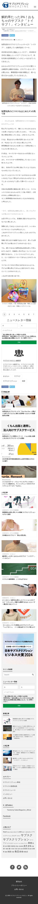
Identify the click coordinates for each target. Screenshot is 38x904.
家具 (25, 846)
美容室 (25, 848)
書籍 (7, 848)
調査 (33, 848)
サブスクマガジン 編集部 (12, 360)
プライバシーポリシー (19, 885)
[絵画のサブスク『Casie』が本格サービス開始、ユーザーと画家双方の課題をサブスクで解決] (8, 768)
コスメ (18, 835)
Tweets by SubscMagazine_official (19, 810)
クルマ (14, 835)
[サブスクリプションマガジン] (15, 4)
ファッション (8, 843)
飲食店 (26, 852)
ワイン (26, 843)
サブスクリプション (10, 381)
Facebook (5, 35)
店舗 (32, 846)
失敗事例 (21, 846)
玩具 (16, 848)
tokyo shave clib (11, 832)
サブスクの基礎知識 (10, 786)
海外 (13, 848)
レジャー (16, 843)
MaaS (5, 832)
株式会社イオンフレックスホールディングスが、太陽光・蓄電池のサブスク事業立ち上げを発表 (24, 752)
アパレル (9, 835)
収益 (17, 846)
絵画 (21, 848)
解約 (31, 848)
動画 (9, 846)
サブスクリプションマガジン (19, 895)
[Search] (33, 675)
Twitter (12, 35)
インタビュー (19, 40)
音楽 (12, 852)
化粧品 (13, 846)
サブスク (17, 376)
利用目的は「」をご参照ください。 (19, 699)
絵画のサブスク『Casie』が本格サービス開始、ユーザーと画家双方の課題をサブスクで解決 (24, 767)
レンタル (21, 843)
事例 (30, 843)
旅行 (4, 848)
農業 (6, 852)
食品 (17, 851)
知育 (19, 848)
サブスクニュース (9, 790)
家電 (29, 846)
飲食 (21, 852)
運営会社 (19, 881)
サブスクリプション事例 (11, 782)
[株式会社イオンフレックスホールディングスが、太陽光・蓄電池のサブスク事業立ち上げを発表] (8, 753)
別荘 (6, 846)
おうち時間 (18, 832)
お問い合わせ (7, 798)
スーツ (31, 840)
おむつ (24, 832)
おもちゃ (6, 376)
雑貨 (23, 381)
